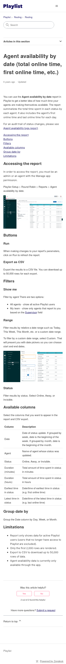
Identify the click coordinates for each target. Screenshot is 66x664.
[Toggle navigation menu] (57, 6)
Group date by (11, 151)
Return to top (10, 621)
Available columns (14, 147)
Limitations (9, 156)
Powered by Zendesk (51, 661)
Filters (7, 143)
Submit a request (46, 610)
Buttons (8, 139)
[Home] (12, 6)
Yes (24, 593)
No (41, 593)
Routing (17, 17)
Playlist (7, 17)
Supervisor (31, 312)
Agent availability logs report (20, 128)
